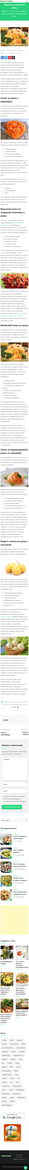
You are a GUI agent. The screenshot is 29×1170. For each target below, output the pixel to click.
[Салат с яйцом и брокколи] (6, 853)
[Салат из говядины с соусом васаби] (6, 839)
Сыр (12, 1082)
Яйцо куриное (20, 1090)
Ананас (12, 1040)
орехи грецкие (21, 1097)
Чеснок (25, 704)
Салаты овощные (20, 11)
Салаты (10, 11)
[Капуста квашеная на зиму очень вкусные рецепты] (22, 1004)
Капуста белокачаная (10, 702)
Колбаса (14, 1051)
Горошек (4, 1044)
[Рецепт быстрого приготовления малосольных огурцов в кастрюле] (7, 1006)
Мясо (20, 702)
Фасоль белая (5, 1086)
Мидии (17, 1063)
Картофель (5, 1051)
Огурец (18, 1067)
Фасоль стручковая (16, 704)
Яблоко (11, 1090)
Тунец (17, 1082)
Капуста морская (21, 1048)
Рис (7, 704)
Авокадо (4, 1040)
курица (12, 1097)
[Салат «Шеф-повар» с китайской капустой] (6, 895)
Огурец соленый (6, 1070)
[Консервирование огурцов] (7, 953)
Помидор (4, 1078)
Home (5, 11)
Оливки (16, 1070)
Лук (3, 1063)
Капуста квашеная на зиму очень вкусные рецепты (21, 1013)
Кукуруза (13, 1059)
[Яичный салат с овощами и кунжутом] (6, 881)
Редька (25, 702)
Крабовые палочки (18, 1055)
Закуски (15, 848)
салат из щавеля (6, 617)
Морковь (4, 1067)
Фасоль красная (17, 1086)
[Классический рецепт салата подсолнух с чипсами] (7, 979)
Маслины (10, 1063)
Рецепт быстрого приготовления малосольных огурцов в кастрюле (6, 1018)
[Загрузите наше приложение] (13, 1128)
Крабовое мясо (6, 1055)
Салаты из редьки (7, 14)
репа (3, 704)
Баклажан (19, 1040)
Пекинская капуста (7, 1074)
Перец (17, 1074)
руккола (4, 1101)
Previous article (5, 730)
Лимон (20, 1059)
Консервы (21, 1051)
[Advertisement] (14, 920)
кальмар (4, 1097)
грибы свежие (5, 1093)
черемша (12, 1101)
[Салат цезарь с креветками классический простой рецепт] (22, 979)
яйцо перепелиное (7, 1105)
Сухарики (4, 1082)
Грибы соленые (14, 1044)
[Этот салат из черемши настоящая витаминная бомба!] (22, 953)
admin (3, 50)
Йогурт (23, 1044)
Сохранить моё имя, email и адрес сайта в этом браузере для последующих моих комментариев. (15, 798)
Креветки (4, 1059)
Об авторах (19, 1154)
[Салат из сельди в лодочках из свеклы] (6, 867)
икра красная (16, 1093)
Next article (24, 730)
